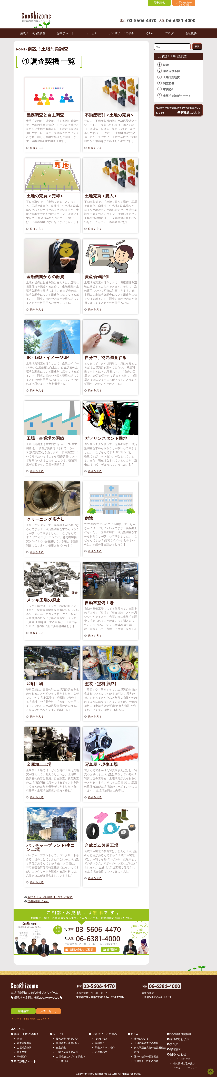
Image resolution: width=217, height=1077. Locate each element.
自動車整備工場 (99, 602)
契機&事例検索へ (38, 901)
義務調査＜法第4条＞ (67, 1043)
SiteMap (19, 1028)
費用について (141, 1038)
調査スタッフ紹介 (105, 1047)
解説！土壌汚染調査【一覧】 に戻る (50, 897)
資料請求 (175, 1049)
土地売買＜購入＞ (101, 195)
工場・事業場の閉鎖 (45, 438)
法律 (166, 64)
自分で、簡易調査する (106, 357)
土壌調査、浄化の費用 (146, 1060)
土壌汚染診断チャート (177, 95)
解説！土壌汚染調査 (174, 56)
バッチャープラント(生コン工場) (51, 847)
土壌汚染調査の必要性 (146, 1043)
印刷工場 (35, 683)
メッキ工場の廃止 (43, 599)
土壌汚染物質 (171, 77)
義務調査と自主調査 (45, 114)
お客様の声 (101, 1051)
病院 (89, 518)
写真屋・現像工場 (101, 764)
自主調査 (61, 1047)
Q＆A (134, 1034)
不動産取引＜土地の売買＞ (110, 114)
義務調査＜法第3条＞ (67, 1038)
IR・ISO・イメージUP (48, 357)
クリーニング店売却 (46, 519)
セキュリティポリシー (185, 1067)
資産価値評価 (97, 276)
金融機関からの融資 (45, 276)
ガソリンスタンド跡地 (106, 438)
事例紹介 (168, 89)
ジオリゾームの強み (104, 1034)
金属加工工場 (39, 764)
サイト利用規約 (181, 1059)
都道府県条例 (171, 70)
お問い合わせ (178, 1054)
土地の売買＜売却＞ (45, 195)
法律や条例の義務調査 (146, 1056)
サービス (58, 1034)
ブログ (174, 1044)
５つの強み (101, 1038)
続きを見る (37, 147)
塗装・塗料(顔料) (100, 683)
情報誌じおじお (179, 1039)
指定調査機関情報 (181, 1034)
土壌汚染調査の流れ (67, 1051)
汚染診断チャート (25, 1061)
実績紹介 (100, 1043)
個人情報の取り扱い (184, 1063)
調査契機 (168, 83)
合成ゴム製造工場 (101, 845)
